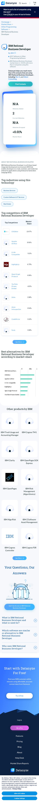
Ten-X (17, 77)
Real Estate (7, 204)
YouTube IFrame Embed (15, 286)
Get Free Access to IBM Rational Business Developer (19, 607)
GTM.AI (10, 14)
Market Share (6, 24)
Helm (13, 297)
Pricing (20, 741)
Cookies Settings (19, 798)
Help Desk (19, 758)
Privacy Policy (16, 789)
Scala (13, 330)
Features (19, 736)
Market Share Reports (19, 763)
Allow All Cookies (19, 793)
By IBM (11, 53)
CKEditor (15, 231)
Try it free (19, 696)
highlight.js (15, 264)
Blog (19, 747)
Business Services (9, 190)
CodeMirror (16, 319)
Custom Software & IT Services (14, 197)
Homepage (5, 22)
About (19, 752)
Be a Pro (19, 728)
